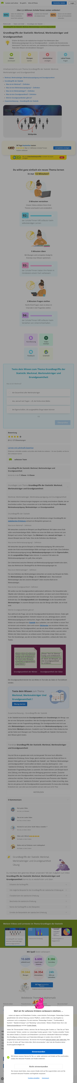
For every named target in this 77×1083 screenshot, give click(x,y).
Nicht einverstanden (38, 1066)
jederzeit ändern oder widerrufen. (56, 1039)
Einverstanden (38, 1051)
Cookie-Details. (32, 1025)
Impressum (45, 1078)
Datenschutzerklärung (14, 1025)
